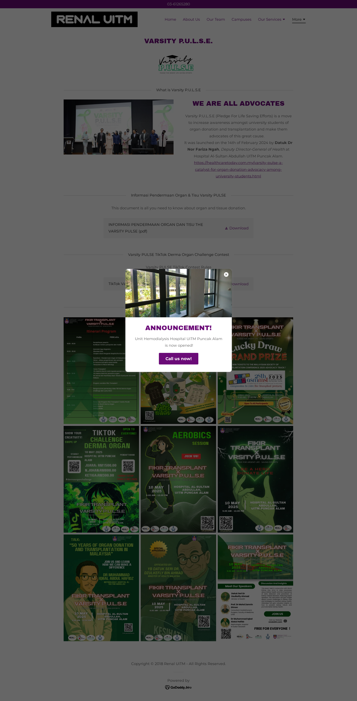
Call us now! (178, 358)
